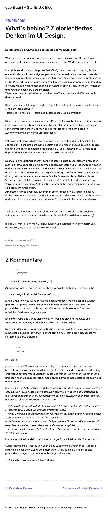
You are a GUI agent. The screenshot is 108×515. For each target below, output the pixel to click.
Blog (10, 240)
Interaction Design (14, 245)
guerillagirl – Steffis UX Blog (28, 7)
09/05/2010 (21, 351)
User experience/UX (24, 240)
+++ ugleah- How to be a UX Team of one (29, 459)
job (27, 245)
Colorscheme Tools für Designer (81, 488)
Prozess (34, 245)
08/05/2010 (21, 273)
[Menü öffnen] (101, 7)
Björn (19, 269)
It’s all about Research (21, 488)
